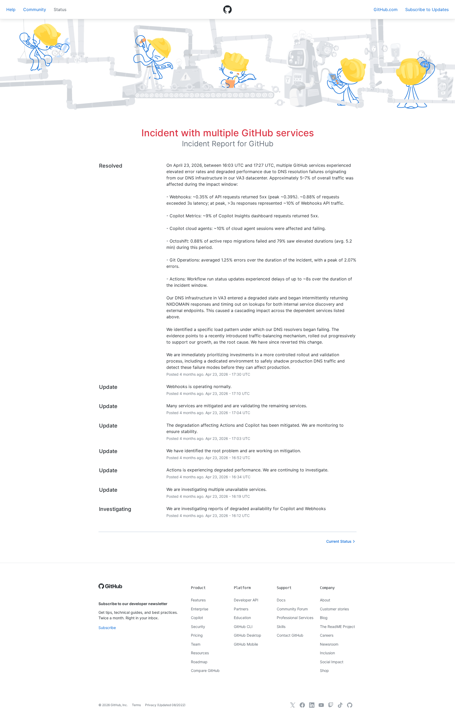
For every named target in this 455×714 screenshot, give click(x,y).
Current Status (339, 541)
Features (198, 600)
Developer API (246, 600)
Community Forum (292, 609)
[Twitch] (330, 705)
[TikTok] (340, 705)
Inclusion (327, 653)
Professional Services (295, 617)
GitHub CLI (243, 626)
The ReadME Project (337, 626)
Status (60, 9)
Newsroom (329, 644)
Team (195, 644)
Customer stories (334, 609)
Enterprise (199, 609)
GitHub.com (386, 9)
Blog (324, 617)
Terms (136, 705)
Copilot (197, 617)
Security (198, 626)
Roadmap (199, 662)
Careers (326, 635)
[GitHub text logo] (110, 589)
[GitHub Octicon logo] (227, 9)
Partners (241, 609)
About (325, 600)
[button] (427, 9)
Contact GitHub (290, 635)
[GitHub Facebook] (302, 705)
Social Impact (331, 662)
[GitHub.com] (349, 705)
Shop (324, 670)
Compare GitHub (205, 670)
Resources (200, 653)
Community (34, 9)
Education (242, 617)
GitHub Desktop (247, 635)
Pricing (197, 635)
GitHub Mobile (246, 644)
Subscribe (107, 627)
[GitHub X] (292, 705)
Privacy (150, 705)
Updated (171, 705)
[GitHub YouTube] (321, 705)
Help (11, 9)
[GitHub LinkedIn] (311, 705)
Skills (281, 626)
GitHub (261, 143)
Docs (281, 600)
